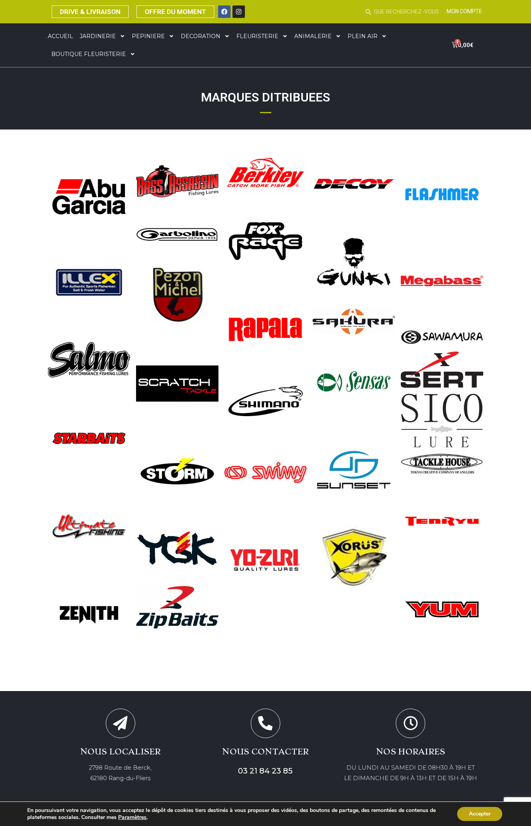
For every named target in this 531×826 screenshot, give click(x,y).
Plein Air (362, 36)
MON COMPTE (464, 11)
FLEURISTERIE (257, 36)
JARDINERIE (98, 36)
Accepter (480, 813)
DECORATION (200, 36)
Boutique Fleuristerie (88, 54)
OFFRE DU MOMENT (175, 12)
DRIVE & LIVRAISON (90, 12)
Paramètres (132, 817)
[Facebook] (224, 11)
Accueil (60, 36)
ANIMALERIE (313, 36)
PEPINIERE (148, 36)
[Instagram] (238, 11)
